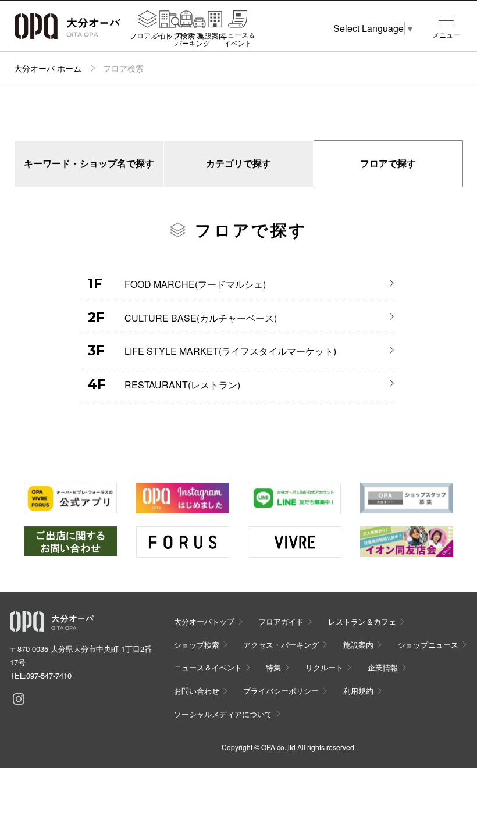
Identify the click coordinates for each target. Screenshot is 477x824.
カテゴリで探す (238, 163)
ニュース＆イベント (237, 39)
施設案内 (212, 35)
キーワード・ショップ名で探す (89, 163)
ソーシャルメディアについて (223, 713)
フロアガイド (151, 35)
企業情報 (383, 667)
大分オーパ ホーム (47, 68)
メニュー (446, 35)
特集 (273, 667)
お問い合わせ (196, 690)
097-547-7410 (49, 675)
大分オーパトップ (204, 621)
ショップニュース (428, 644)
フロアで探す (388, 163)
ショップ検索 (173, 35)
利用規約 (358, 690)
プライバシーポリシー (281, 690)
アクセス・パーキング (192, 39)
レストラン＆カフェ (362, 621)
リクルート (324, 667)
